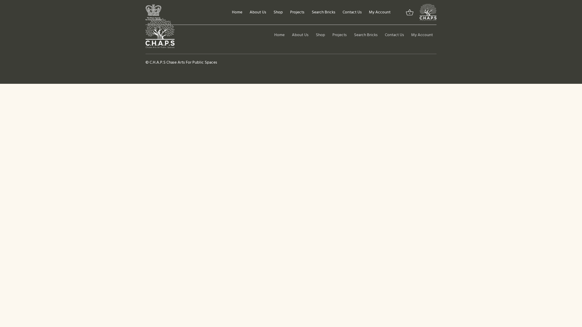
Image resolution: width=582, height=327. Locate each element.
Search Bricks (323, 12)
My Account (380, 12)
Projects (297, 12)
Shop (278, 12)
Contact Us (352, 12)
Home (237, 12)
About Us (258, 12)
